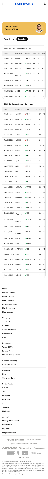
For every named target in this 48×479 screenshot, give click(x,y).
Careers (5, 326)
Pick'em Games (8, 292)
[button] (3, 3)
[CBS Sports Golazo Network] (24, 443)
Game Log (22, 39)
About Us (6, 322)
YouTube (5, 388)
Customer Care (8, 378)
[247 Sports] (9, 448)
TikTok (4, 392)
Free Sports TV (8, 300)
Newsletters (7, 425)
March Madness (8, 308)
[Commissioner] (13, 452)
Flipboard (6, 411)
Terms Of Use (7, 347)
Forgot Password (9, 433)
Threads (5, 407)
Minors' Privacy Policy (11, 355)
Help (4, 374)
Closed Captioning (9, 360)
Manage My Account (10, 421)
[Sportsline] (25, 448)
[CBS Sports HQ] (34, 439)
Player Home (9, 39)
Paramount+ (7, 333)
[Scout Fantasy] (36, 453)
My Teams (6, 429)
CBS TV (5, 337)
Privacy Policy (7, 351)
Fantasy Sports (8, 296)
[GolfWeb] (24, 457)
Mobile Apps (7, 312)
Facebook (6, 399)
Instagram (6, 395)
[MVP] (25, 452)
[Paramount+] (40, 447)
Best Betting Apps (9, 304)
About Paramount (9, 329)
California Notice (9, 364)
